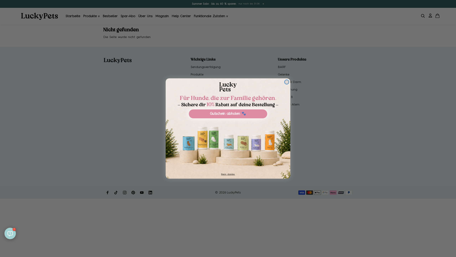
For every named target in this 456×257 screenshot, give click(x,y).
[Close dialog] (286, 82)
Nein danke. (228, 174)
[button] (10, 233)
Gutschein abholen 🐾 (228, 114)
